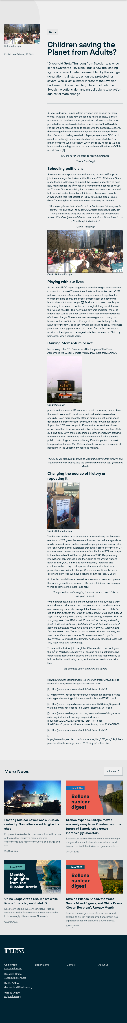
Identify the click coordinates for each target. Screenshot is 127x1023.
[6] (71, 324)
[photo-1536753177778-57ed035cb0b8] (85, 379)
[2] (114, 142)
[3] (63, 150)
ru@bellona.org (12, 996)
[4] (82, 302)
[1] (67, 139)
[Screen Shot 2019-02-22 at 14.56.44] (85, 251)
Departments (42, 964)
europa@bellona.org (15, 977)
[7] (56, 417)
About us (103, 964)
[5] (68, 309)
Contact (71, 964)
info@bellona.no (13, 968)
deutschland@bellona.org (18, 987)
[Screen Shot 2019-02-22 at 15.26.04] (85, 506)
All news (111, 771)
